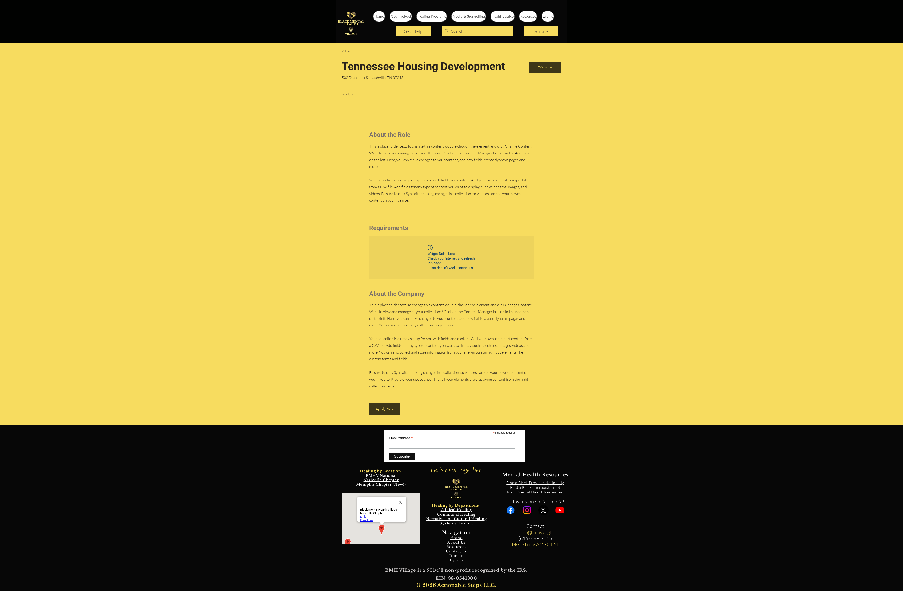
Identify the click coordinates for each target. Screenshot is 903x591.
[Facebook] (510, 510)
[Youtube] (560, 510)
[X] (543, 510)
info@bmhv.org (534, 532)
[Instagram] (527, 510)
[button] (384, 409)
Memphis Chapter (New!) (381, 484)
